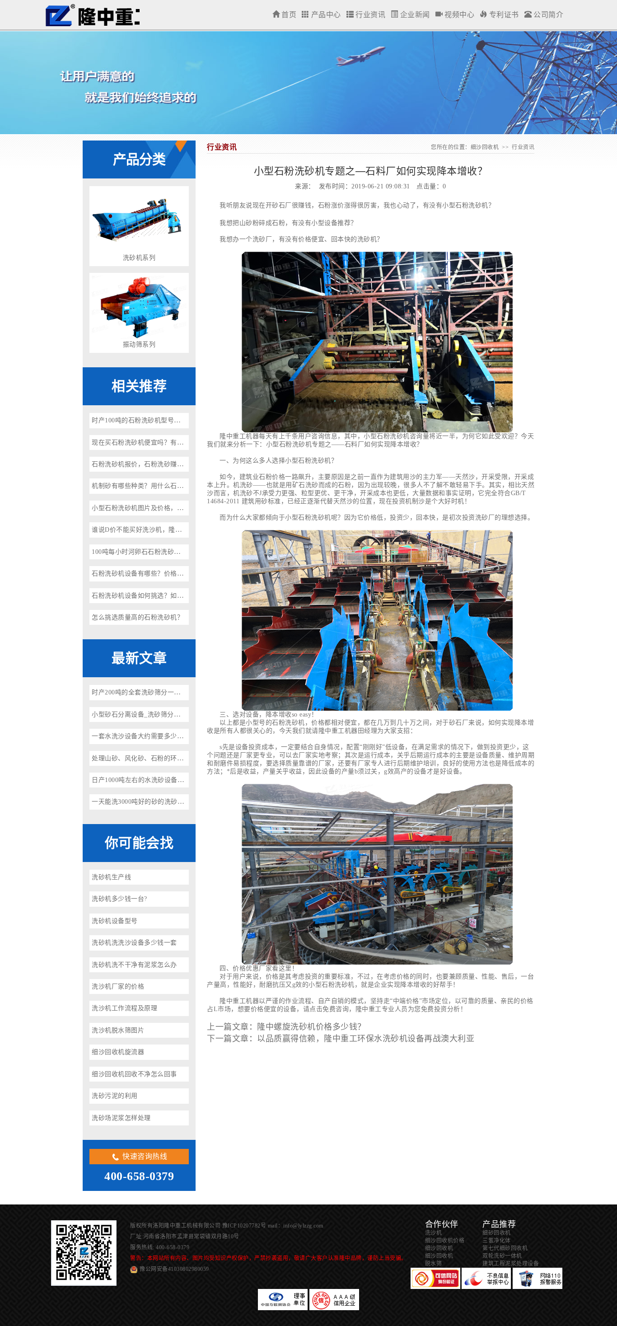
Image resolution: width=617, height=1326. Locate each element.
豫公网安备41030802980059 (174, 1269)
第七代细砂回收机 (505, 1248)
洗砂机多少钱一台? (119, 898)
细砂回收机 (496, 1233)
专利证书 (503, 15)
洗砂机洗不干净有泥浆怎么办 (134, 964)
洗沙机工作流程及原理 (124, 1008)
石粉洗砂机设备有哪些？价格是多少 (144, 573)
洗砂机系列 (139, 257)
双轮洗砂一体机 (502, 1256)
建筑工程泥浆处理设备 (510, 1263)
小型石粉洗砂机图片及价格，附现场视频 (151, 508)
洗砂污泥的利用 (115, 1095)
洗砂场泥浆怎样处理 (121, 1118)
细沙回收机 (92, 15)
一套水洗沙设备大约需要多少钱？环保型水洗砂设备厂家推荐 (180, 736)
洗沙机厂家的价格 (118, 986)
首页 (288, 15)
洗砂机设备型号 (115, 921)
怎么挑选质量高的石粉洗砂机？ (137, 617)
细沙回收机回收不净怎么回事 (134, 1074)
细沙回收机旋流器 (118, 1052)
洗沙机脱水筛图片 (118, 1030)
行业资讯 (370, 15)
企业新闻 (414, 15)
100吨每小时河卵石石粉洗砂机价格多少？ (152, 551)
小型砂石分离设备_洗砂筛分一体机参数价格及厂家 (165, 714)
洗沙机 (433, 1233)
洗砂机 (478, 205)
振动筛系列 (139, 344)
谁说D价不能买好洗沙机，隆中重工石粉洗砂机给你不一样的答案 (186, 529)
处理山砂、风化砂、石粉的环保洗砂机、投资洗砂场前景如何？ (183, 758)
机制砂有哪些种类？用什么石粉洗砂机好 (151, 486)
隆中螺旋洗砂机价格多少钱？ (311, 1026)
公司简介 (548, 15)
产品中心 (325, 15)
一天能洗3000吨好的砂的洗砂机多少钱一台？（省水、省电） (180, 801)
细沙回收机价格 (445, 1240)
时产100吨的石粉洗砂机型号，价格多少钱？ (156, 420)
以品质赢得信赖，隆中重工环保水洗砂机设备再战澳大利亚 (365, 1038)
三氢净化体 (496, 1240)
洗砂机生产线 (111, 877)
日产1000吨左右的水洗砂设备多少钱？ (148, 780)
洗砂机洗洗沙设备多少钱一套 (134, 942)
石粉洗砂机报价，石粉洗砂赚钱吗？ (144, 464)
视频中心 (459, 15)
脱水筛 (433, 1263)
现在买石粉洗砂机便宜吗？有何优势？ (147, 442)
